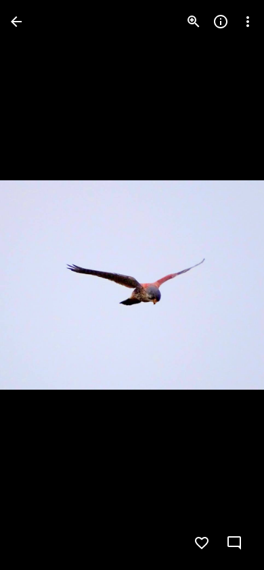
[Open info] (220, 21)
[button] (38, 285)
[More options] (247, 21)
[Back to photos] (16, 21)
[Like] (202, 543)
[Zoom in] (193, 21)
